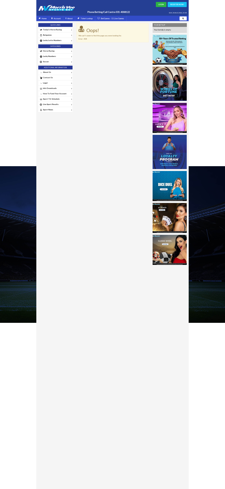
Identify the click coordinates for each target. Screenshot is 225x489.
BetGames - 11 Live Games (112, 18)
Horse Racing (48, 51)
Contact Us (47, 77)
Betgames (47, 35)
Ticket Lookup (86, 18)
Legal (45, 83)
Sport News (47, 109)
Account (57, 18)
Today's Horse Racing (52, 29)
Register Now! (177, 4)
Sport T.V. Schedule (51, 99)
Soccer (45, 61)
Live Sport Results (50, 104)
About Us (46, 72)
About (70, 18)
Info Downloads (49, 88)
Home (44, 18)
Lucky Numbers (49, 56)
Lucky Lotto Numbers (51, 40)
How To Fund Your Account (54, 93)
